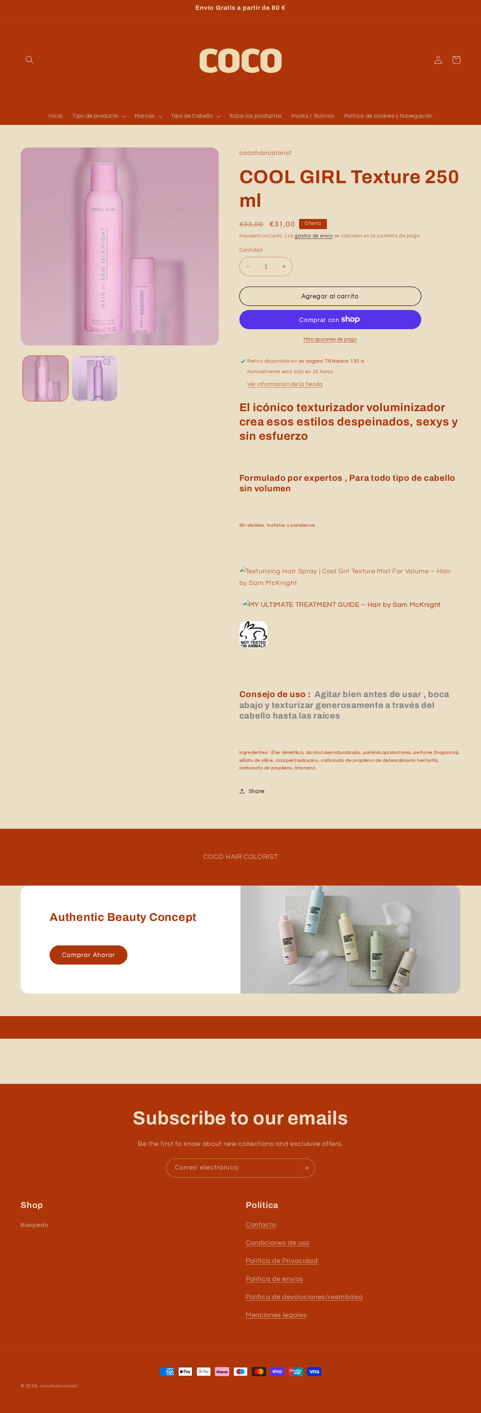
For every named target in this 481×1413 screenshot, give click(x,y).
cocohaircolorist (58, 1386)
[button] (30, 60)
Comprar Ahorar (88, 955)
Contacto (261, 1225)
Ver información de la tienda (284, 384)
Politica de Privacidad (282, 1261)
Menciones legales (276, 1315)
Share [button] (257, 791)
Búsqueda (34, 1225)
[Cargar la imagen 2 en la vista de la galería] (94, 378)
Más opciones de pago (330, 339)
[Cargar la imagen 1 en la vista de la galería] (45, 378)
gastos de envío (314, 236)
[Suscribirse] (305, 1168)
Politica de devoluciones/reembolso (304, 1297)
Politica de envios (274, 1279)
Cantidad (251, 250)
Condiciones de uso (278, 1243)
